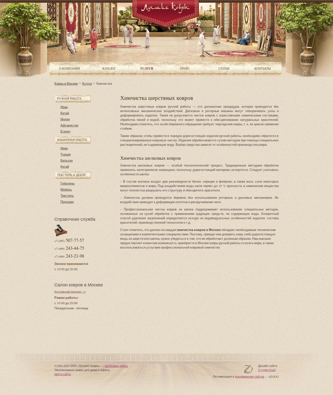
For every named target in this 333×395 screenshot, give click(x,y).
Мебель (66, 189)
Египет (65, 131)
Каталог (109, 68)
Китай (64, 113)
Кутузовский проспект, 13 (70, 291)
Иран (64, 107)
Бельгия (66, 160)
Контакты (263, 68)
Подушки (67, 201)
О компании (69, 68)
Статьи (223, 68)
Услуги (87, 83)
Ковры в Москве (66, 83)
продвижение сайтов (249, 376)
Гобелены (67, 183)
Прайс (185, 68)
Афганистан (69, 125)
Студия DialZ (267, 370)
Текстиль (67, 195)
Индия (65, 119)
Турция (65, 154)
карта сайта (62, 374)
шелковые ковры (116, 366)
